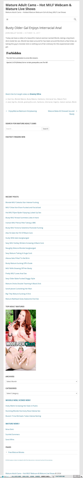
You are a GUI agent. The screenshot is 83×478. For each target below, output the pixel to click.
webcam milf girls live (15, 460)
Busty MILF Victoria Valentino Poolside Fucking (24, 228)
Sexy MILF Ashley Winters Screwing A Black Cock (25, 243)
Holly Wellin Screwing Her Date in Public (22, 406)
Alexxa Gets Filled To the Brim (18, 258)
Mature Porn (62, 99)
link (81, 446)
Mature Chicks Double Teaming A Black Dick (23, 283)
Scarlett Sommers (13, 434)
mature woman (65, 102)
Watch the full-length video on (23, 94)
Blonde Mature (20, 99)
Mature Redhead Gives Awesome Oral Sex (22, 299)
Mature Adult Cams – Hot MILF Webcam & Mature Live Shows (39, 7)
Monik (74, 102)
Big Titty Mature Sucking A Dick (18, 294)
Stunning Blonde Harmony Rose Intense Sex (23, 411)
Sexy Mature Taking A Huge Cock (19, 253)
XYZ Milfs (8, 460)
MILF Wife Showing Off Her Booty (19, 268)
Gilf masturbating (48, 460)
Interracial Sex (51, 99)
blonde (20, 102)
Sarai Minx (10, 439)
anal (9, 102)
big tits (14, 102)
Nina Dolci (10, 429)
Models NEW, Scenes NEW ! (18, 400)
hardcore (40, 102)
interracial (48, 102)
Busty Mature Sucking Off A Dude (19, 263)
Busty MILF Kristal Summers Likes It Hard (22, 217)
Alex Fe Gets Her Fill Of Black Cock (19, 233)
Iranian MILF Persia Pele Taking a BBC (21, 223)
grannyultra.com (30, 102)
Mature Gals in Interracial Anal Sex (36, 460)
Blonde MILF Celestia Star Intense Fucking (22, 202)
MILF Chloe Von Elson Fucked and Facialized (23, 207)
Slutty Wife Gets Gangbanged (17, 238)
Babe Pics (22, 460)
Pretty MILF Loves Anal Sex (16, 273)
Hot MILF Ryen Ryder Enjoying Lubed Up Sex (23, 212)
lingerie (56, 102)
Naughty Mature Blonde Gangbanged (21, 248)
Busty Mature (32, 99)
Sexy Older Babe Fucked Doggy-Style (20, 278)
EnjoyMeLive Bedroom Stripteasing (23, 111)
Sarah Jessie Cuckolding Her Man (19, 288)
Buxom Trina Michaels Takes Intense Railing (23, 416)
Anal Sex (11, 99)
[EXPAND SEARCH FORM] (75, 19)
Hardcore (41, 99)
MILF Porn (26, 460)
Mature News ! (13, 424)
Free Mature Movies (16, 452)
